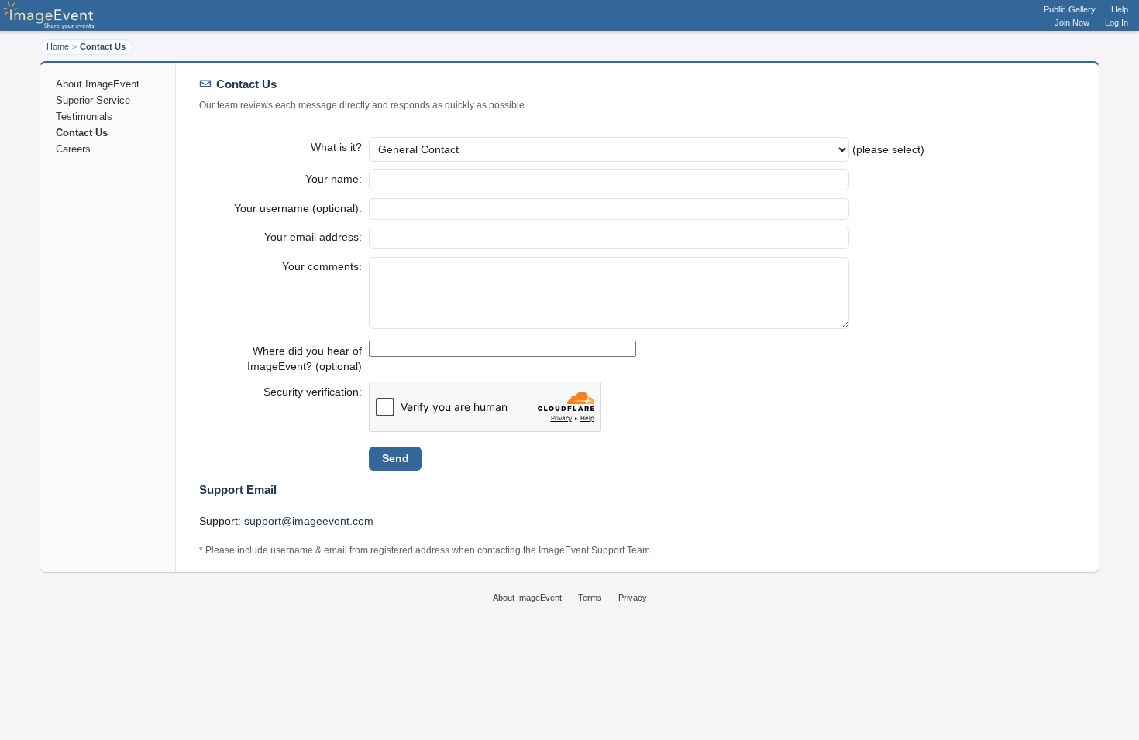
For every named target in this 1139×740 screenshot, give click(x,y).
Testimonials (84, 116)
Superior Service (93, 100)
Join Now (1072, 22)
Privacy (632, 597)
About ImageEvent (97, 84)
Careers (73, 149)
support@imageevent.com (308, 521)
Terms (590, 597)
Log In (1116, 22)
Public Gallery (1070, 9)
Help (1119, 9)
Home (57, 46)
